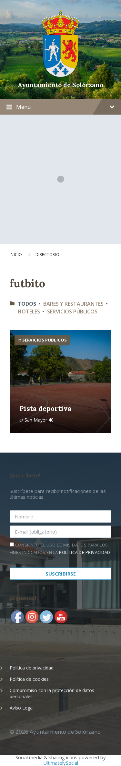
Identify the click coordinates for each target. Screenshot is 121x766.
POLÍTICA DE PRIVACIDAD (84, 552)
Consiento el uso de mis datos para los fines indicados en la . (60, 552)
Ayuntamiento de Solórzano (60, 85)
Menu (23, 106)
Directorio (47, 254)
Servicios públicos (72, 311)
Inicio (16, 254)
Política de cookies (29, 679)
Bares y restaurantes (73, 303)
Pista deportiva (45, 408)
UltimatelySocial (60, 763)
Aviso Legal (22, 708)
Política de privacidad (32, 668)
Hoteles (29, 311)
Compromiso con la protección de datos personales (52, 693)
